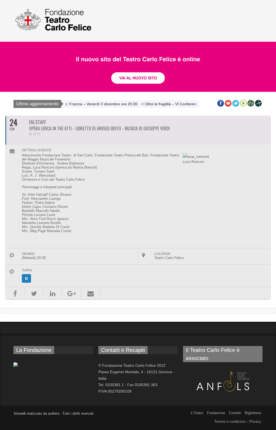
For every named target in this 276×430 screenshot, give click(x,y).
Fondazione (216, 413)
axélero (53, 413)
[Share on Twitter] (34, 293)
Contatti (235, 413)
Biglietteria (253, 413)
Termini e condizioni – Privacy (237, 421)
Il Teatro (197, 413)
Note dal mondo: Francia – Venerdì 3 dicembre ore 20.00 (82, 104)
